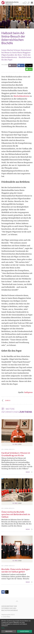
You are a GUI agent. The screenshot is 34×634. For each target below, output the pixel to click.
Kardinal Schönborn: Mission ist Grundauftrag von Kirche (15, 454)
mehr (28, 472)
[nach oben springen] (17, 601)
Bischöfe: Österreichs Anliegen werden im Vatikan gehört (15, 570)
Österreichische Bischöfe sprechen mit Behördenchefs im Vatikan (15, 514)
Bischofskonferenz (21, 96)
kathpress (28, 392)
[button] (12, 65)
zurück (7, 400)
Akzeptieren (24, 631)
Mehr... (3, 628)
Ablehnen (8, 631)
